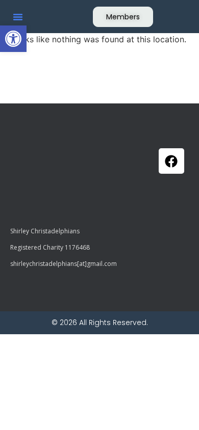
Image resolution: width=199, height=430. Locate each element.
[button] (13, 38)
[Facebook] (171, 161)
